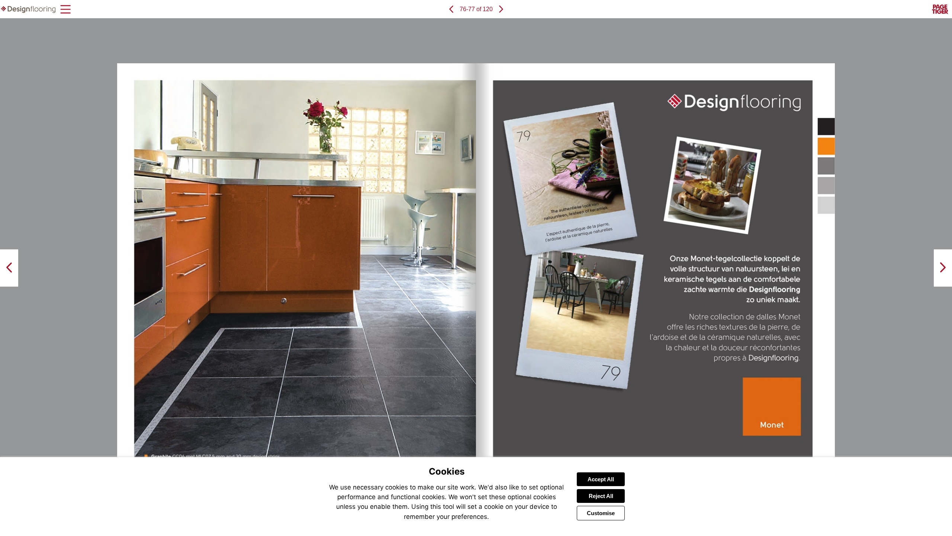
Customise (601, 513)
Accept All (601, 479)
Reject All (601, 496)
